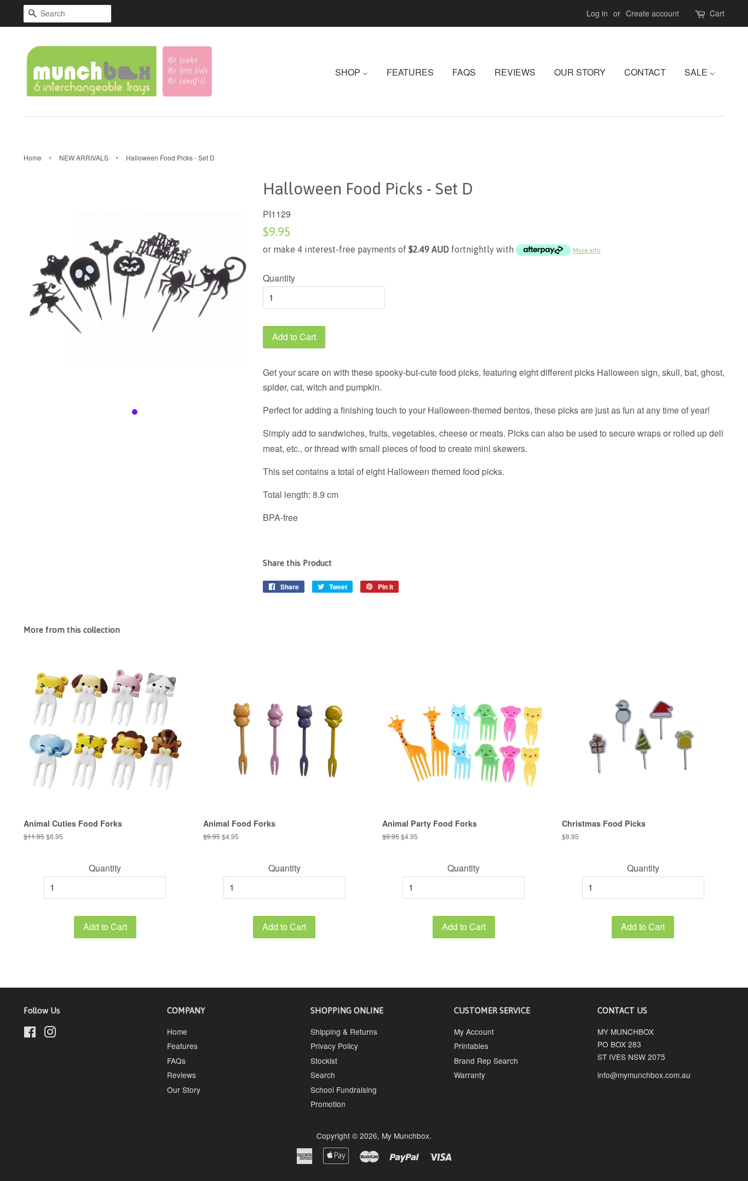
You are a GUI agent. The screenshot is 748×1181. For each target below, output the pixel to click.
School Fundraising (343, 1089)
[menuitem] (355, 71)
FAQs (176, 1060)
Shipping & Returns (343, 1031)
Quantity (279, 278)
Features (182, 1045)
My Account (474, 1031)
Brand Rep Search (486, 1060)
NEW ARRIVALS (83, 157)
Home (33, 157)
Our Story (183, 1089)
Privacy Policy (334, 1045)
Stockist (323, 1060)
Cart (717, 13)
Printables (471, 1045)
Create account (652, 13)
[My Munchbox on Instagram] (50, 1033)
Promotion (328, 1103)
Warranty (469, 1074)
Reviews (181, 1074)
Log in (597, 13)
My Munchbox (405, 1135)
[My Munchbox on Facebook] (30, 1033)
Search (322, 1074)
